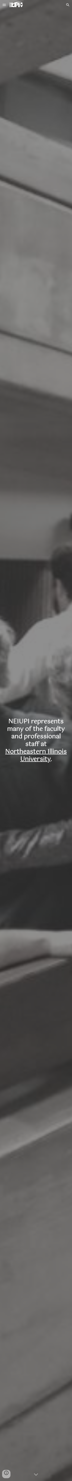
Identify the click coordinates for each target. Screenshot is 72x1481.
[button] (4, 5)
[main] (36, 740)
